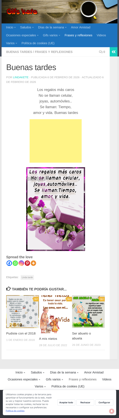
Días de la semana (51, 27)
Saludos (25, 27)
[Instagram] (21, 263)
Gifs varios (50, 35)
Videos (101, 35)
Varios (10, 43)
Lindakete (21, 77)
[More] (33, 263)
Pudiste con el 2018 (21, 333)
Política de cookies (15, 410)
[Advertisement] (56, 141)
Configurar (104, 402)
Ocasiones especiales (21, 35)
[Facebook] (9, 263)
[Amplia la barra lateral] (113, 51)
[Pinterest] (27, 263)
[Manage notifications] (111, 411)
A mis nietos (48, 339)
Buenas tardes (19, 52)
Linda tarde (27, 277)
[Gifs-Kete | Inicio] (22, 11)
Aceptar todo (66, 402)
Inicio (9, 27)
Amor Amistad (80, 27)
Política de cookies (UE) (38, 43)
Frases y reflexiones (78, 35)
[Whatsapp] (15, 263)
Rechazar (85, 402)
